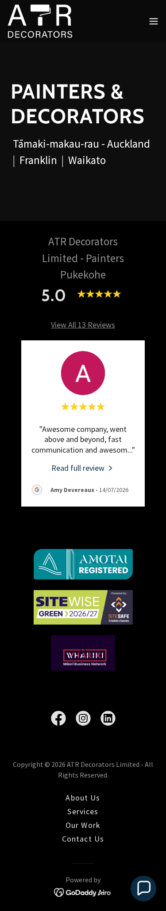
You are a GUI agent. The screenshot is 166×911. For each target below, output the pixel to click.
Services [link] (82, 811)
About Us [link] (83, 798)
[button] (153, 21)
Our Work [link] (83, 825)
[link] (40, 21)
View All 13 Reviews (83, 325)
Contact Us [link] (83, 839)
